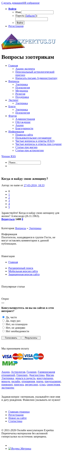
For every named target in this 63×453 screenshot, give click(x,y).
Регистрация (15, 26)
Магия (50, 375)
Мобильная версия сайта (23, 271)
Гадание (31, 371)
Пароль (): (26, 15)
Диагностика (36, 375)
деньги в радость (25, 378)
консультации (45, 378)
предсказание (53, 381)
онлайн (15, 381)
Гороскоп (21, 375)
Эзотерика (35, 228)
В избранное (32, 2)
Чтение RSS (8, 156)
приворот (7, 384)
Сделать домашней (12, 2)
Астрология (18, 371)
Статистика (15, 421)
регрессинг (31, 384)
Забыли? (31, 15)
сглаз (42, 384)
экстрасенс (7, 387)
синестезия (53, 384)
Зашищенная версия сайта (24, 274)
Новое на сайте (17, 418)
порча (39, 381)
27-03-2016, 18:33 (34, 185)
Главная (13, 262)
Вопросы (20, 228)
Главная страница (19, 411)
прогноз (19, 384)
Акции (5, 371)
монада (5, 381)
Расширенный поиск (20, 268)
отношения (28, 381)
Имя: (18, 12)
